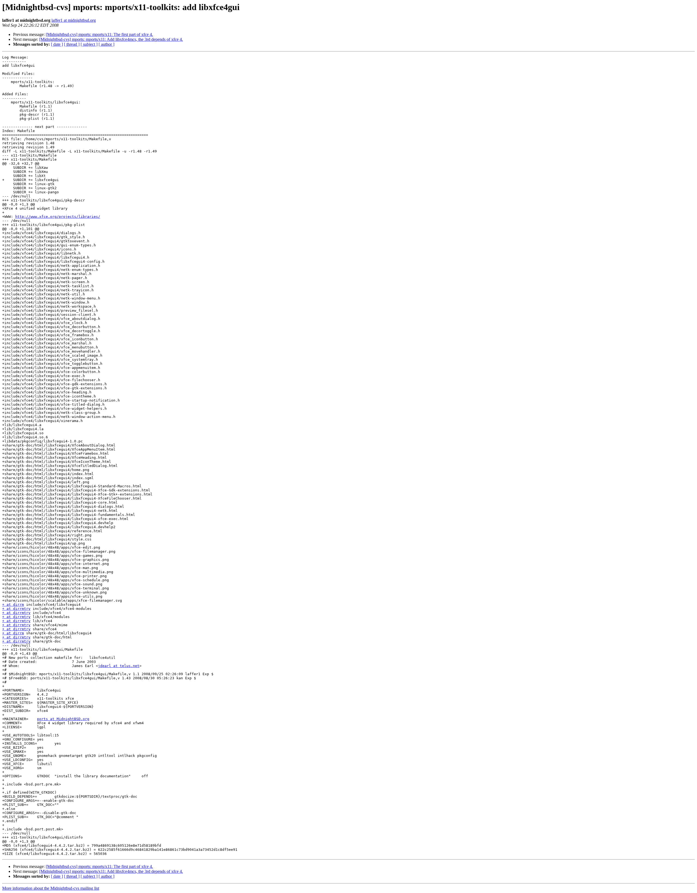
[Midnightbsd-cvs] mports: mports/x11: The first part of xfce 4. (99, 34)
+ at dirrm (13, 605)
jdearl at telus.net (118, 666)
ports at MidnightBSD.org (63, 719)
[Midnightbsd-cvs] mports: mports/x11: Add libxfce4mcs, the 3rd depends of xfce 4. (111, 39)
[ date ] (57, 44)
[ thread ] (72, 44)
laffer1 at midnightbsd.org (73, 20)
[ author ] (106, 44)
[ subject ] (89, 44)
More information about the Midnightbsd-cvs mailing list (50, 888)
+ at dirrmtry (16, 609)
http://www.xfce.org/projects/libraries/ (57, 217)
